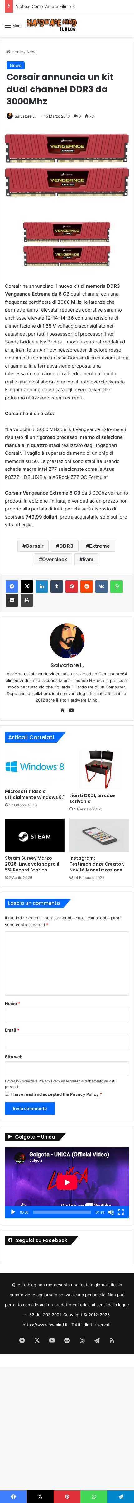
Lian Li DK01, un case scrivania (92, 798)
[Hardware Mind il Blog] (52, 25)
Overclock (54, 559)
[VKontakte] (101, 586)
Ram (88, 559)
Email (12, 1030)
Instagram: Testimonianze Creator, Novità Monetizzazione (96, 864)
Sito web (13, 1056)
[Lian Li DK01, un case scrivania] (99, 769)
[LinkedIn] (42, 586)
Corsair (35, 546)
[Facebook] (12, 586)
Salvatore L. (67, 665)
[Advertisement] (67, 107)
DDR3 (66, 546)
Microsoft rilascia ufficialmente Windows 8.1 (35, 794)
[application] (67, 1182)
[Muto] (111, 1212)
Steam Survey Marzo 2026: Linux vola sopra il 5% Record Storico (32, 864)
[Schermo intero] (121, 1212)
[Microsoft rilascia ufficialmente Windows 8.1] (35, 767)
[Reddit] (86, 586)
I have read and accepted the (56, 1094)
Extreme (99, 546)
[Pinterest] (71, 586)
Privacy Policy (49, 1081)
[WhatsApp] (116, 586)
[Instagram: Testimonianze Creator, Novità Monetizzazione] (99, 835)
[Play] (13, 1212)
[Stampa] (27, 600)
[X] (27, 586)
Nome (12, 1003)
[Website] (62, 710)
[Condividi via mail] (12, 600)
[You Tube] (71, 710)
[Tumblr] (56, 586)
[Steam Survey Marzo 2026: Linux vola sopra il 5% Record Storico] (35, 835)
